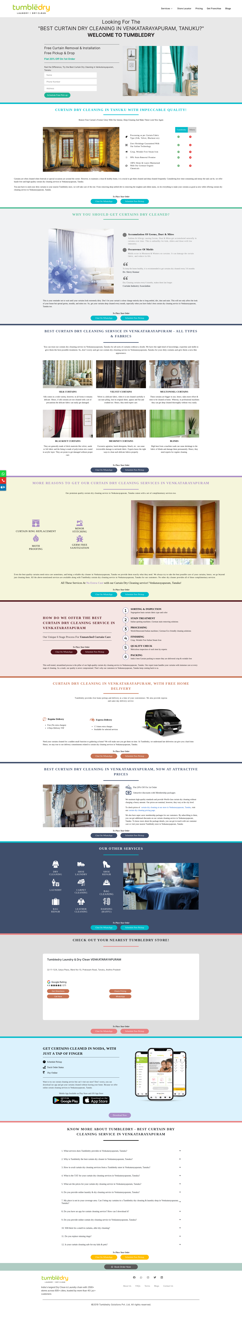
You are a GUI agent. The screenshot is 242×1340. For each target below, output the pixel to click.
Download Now (120, 1115)
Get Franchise (214, 8)
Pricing (199, 8)
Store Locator (184, 8)
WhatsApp (120, 996)
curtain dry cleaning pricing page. (142, 810)
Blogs (228, 8)
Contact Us (168, 1286)
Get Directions (58, 991)
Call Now (58, 996)
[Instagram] (148, 1277)
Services (165, 8)
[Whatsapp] (141, 1277)
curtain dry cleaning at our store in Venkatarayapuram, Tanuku (166, 807)
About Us (127, 1286)
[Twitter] (154, 1277)
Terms (147, 1286)
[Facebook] (134, 1277)
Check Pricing (120, 991)
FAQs (137, 1286)
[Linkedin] (161, 1277)
